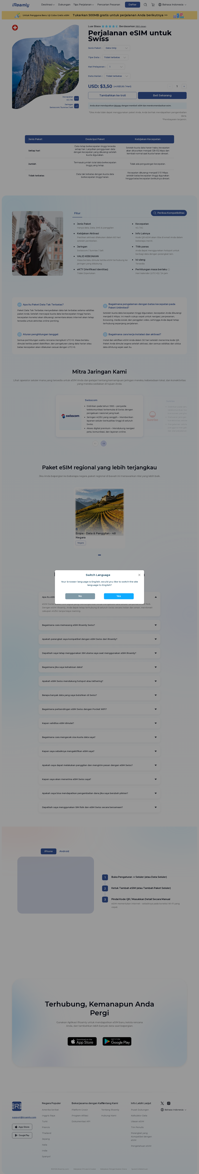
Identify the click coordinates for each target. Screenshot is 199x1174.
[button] (138, 575)
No (80, 596)
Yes (118, 596)
